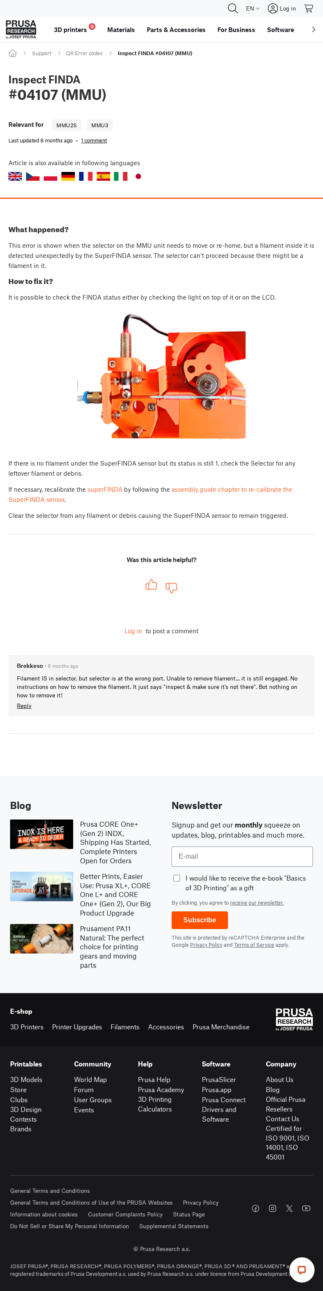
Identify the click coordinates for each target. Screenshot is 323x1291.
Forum (84, 1089)
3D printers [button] (74, 28)
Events (84, 1110)
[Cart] (309, 8)
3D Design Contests (26, 1114)
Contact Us (282, 1118)
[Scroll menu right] (313, 29)
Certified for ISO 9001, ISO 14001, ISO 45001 (287, 1142)
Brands (21, 1129)
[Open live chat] (302, 1270)
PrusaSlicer (219, 1079)
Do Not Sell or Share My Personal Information (69, 1225)
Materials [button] (121, 29)
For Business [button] (236, 29)
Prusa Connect (224, 1099)
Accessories (166, 1027)
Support (41, 53)
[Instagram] (272, 1208)
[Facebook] (255, 1208)
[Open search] (233, 8)
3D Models (26, 1079)
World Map (90, 1079)
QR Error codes (84, 53)
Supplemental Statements (174, 1225)
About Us (280, 1079)
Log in (133, 631)
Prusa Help (154, 1079)
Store (18, 1089)
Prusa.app (216, 1089)
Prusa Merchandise (221, 1027)
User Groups (93, 1099)
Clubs (19, 1099)
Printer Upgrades (77, 1027)
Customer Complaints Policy (125, 1214)
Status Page (189, 1214)
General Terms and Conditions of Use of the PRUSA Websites (91, 1202)
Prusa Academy (161, 1089)
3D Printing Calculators (155, 1104)
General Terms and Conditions (50, 1190)
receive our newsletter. (257, 902)
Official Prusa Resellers (285, 1104)
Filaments (125, 1027)
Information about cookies (44, 1214)
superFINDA (104, 489)
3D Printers (27, 1027)
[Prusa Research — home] (21, 29)
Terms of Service (254, 944)
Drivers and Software (219, 1114)
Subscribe (199, 920)
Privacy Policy (206, 944)
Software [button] (280, 29)
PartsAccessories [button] (176, 29)
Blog (273, 1089)
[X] (289, 1208)
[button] (15, 176)
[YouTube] (306, 1208)
